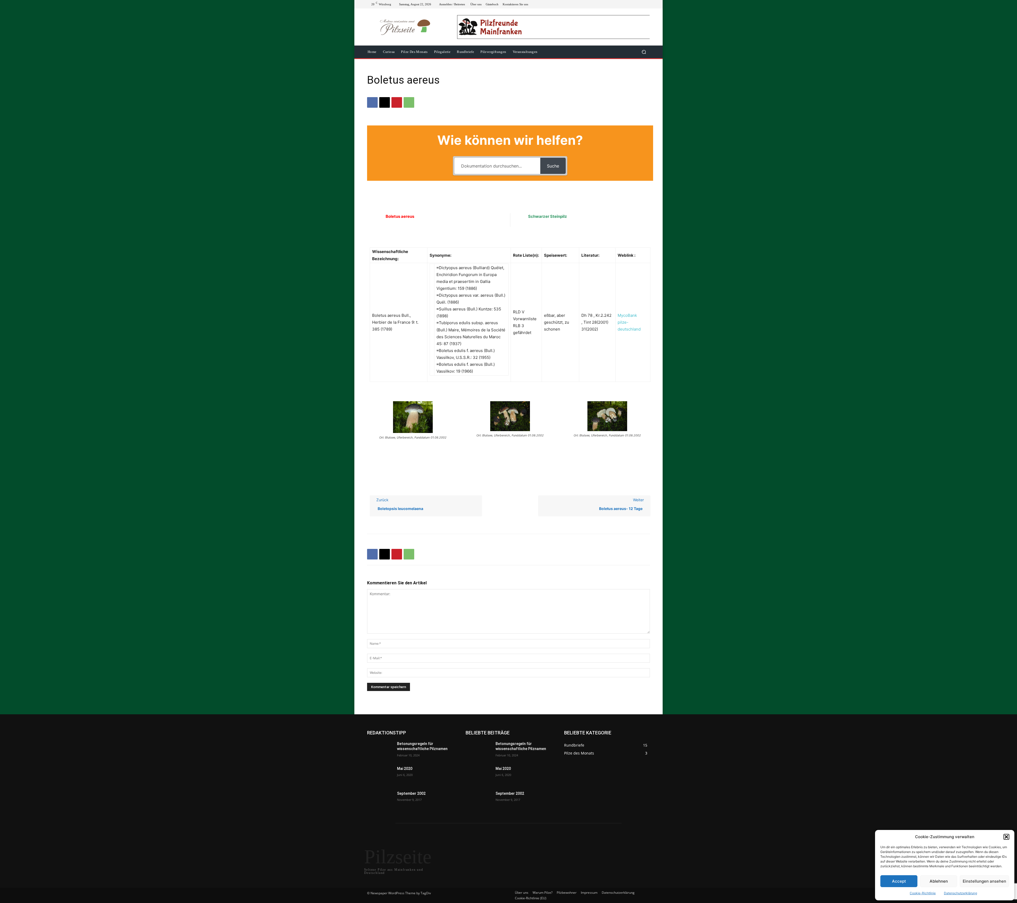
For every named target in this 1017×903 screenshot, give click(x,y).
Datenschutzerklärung (960, 893)
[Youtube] (647, 4)
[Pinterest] (396, 102)
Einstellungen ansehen (984, 881)
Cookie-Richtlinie (923, 893)
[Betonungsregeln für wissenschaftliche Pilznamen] (380, 750)
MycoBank (627, 315)
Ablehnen (939, 881)
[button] (1006, 836)
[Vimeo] (640, 4)
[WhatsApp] (409, 102)
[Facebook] (621, 4)
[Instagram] (628, 4)
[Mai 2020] (380, 775)
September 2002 (411, 793)
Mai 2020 (404, 768)
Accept (899, 881)
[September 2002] (380, 800)
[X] (634, 4)
